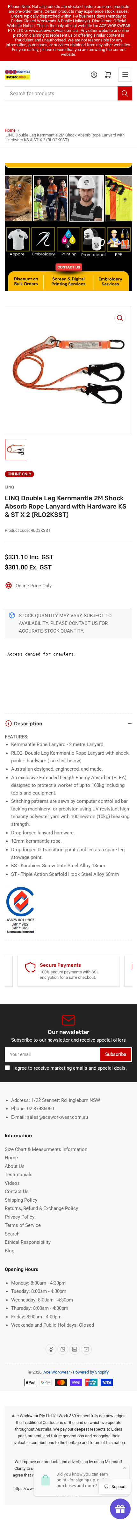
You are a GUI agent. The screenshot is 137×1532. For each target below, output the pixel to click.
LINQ (9, 487)
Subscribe (115, 1054)
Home (10, 130)
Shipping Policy (21, 1200)
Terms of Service (23, 1225)
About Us (15, 1166)
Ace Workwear (56, 1372)
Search (12, 1234)
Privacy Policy (19, 1217)
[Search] (125, 93)
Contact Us (17, 1191)
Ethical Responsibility (28, 1242)
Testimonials (18, 1174)
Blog (9, 1251)
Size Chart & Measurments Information (46, 1149)
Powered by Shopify (91, 1372)
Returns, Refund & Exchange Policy (41, 1208)
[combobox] (68, 93)
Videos (12, 1183)
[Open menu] (125, 75)
